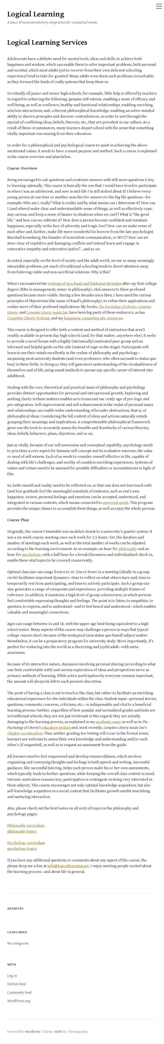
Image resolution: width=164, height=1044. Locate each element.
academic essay (108, 722)
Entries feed (16, 984)
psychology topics (22, 848)
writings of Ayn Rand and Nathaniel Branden (84, 283)
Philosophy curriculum (25, 825)
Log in (12, 976)
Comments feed (19, 992)
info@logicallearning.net (68, 866)
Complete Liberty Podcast (28, 318)
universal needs (115, 503)
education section (56, 727)
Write (58, 1032)
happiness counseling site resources (93, 318)
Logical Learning (35, 14)
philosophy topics (21, 831)
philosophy (128, 549)
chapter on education (24, 733)
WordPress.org (18, 1001)
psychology (31, 554)
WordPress (32, 1032)
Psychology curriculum (26, 843)
